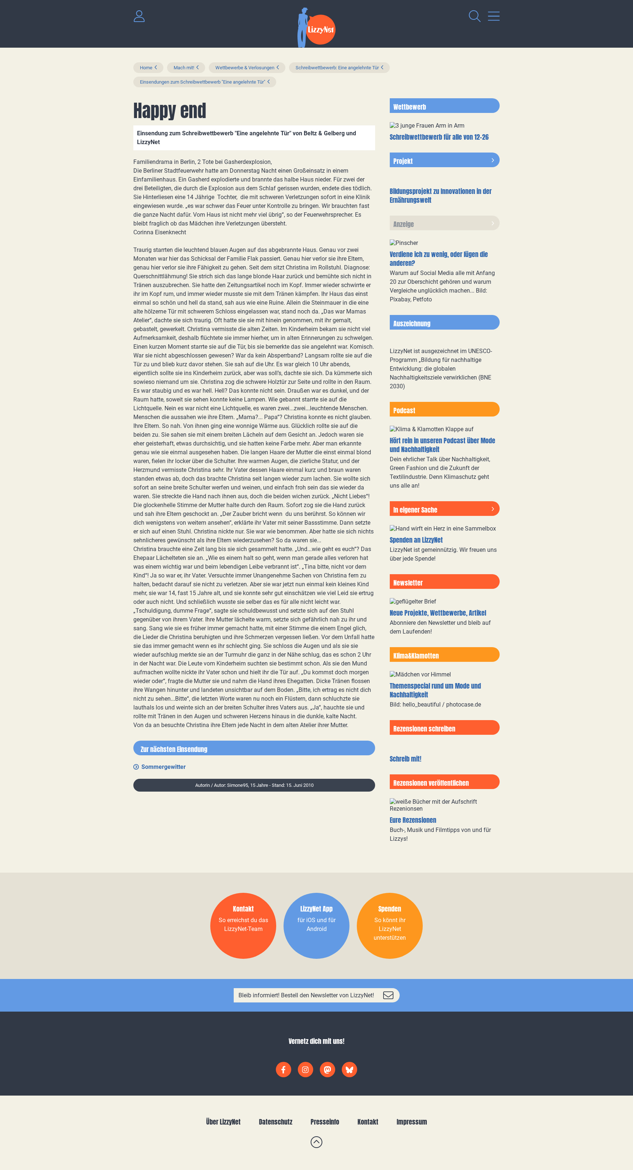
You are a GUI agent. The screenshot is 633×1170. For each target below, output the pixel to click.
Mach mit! (184, 67)
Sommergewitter (163, 766)
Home (146, 67)
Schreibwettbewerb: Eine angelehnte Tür (337, 67)
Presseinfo (325, 1122)
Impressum (412, 1122)
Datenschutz (275, 1122)
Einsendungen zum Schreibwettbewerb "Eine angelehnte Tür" (202, 82)
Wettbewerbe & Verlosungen (244, 67)
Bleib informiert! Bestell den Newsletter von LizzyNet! (306, 995)
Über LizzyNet (223, 1122)
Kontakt (368, 1122)
